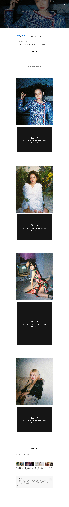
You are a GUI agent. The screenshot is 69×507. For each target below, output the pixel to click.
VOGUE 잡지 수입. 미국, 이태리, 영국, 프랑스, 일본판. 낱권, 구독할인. (29, 36)
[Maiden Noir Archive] (9, 4)
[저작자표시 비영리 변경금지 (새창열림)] (28, 454)
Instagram (29, 502)
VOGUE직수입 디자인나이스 (22, 35)
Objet (33, 502)
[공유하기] (19, 454)
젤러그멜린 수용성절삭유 (22, 43)
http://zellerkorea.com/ (21, 41)
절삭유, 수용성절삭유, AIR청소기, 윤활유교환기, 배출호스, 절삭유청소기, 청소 (31, 44)
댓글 (17, 474)
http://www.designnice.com (22, 33)
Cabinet (37, 502)
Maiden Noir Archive (21, 478)
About (41, 502)
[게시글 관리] (21, 454)
